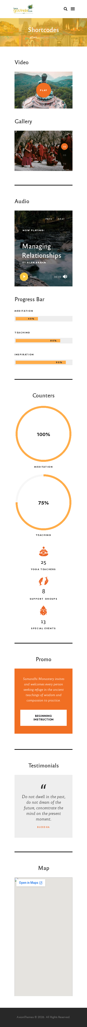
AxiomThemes (25, 1017)
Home (33, 37)
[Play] (24, 277)
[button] (64, 138)
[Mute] (65, 277)
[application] (43, 277)
